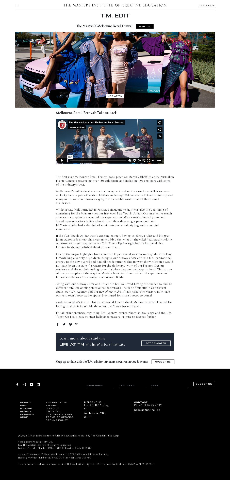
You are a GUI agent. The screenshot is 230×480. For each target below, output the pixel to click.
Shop (24, 417)
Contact (52, 408)
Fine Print (54, 411)
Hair (23, 405)
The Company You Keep (105, 436)
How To (144, 26)
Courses (27, 414)
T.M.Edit (52, 405)
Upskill (26, 411)
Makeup (26, 408)
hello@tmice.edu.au (147, 410)
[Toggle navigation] (16, 5)
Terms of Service (56, 417)
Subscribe (163, 362)
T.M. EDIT (115, 15)
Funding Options (56, 414)
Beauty (26, 402)
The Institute (56, 402)
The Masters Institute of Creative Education (115, 5)
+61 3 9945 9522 (150, 405)
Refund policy (56, 420)
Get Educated (156, 343)
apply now (207, 5)
